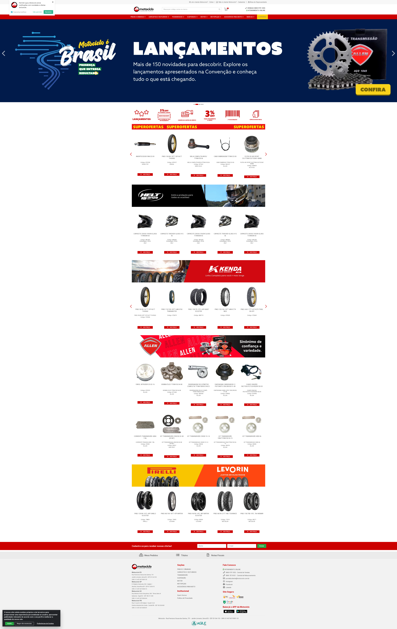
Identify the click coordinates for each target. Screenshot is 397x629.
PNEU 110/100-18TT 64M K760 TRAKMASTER (171, 310)
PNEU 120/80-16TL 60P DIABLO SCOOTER (145, 514)
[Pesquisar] (219, 9)
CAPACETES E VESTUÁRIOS (186, 572)
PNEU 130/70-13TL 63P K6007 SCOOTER (198, 310)
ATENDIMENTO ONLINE (256, 10)
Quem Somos (182, 595)
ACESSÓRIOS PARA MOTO (186, 587)
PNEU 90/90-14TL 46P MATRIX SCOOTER (198, 514)
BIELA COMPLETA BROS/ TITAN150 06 (198, 157)
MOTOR (179, 581)
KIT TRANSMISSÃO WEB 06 (252, 436)
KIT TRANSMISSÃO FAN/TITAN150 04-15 (225, 437)
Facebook (229, 584)
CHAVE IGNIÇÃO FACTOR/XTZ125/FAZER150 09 (252, 385)
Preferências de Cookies (45, 623)
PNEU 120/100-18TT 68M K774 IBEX (225, 310)
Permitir (48, 12)
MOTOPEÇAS (181, 584)
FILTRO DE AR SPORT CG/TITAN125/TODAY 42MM (252, 157)
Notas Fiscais (217, 555)
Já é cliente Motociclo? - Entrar (202, 2)
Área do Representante (258, 2)
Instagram (229, 581)
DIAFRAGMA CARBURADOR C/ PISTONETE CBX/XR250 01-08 (225, 385)
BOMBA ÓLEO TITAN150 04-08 (171, 384)
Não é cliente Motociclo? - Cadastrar (232, 2)
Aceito (9, 623)
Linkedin (228, 587)
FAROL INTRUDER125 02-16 (145, 384)
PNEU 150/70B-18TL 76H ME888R (251, 514)
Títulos (184, 555)
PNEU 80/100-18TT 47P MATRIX (172, 514)
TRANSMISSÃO (182, 575)
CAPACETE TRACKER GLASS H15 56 (171, 235)
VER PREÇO (146, 174)
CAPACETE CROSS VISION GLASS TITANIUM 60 (145, 235)
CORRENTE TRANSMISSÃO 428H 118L (145, 437)
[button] (194, 104)
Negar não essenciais (24, 623)
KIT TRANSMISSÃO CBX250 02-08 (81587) (172, 437)
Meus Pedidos (151, 555)
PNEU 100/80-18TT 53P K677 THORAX (172, 157)
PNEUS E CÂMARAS (184, 569)
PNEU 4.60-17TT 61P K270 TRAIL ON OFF (252, 310)
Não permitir (37, 12)
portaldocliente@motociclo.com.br (237, 578)
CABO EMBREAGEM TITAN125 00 (225, 156)
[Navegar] (3, 53)
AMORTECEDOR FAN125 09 (145, 156)
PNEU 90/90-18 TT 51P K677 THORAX (145, 310)
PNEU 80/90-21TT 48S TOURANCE (225, 514)
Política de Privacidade (185, 598)
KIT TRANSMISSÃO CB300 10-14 (198, 436)
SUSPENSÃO (181, 578)
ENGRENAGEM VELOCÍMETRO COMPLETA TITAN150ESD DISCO (198, 385)
